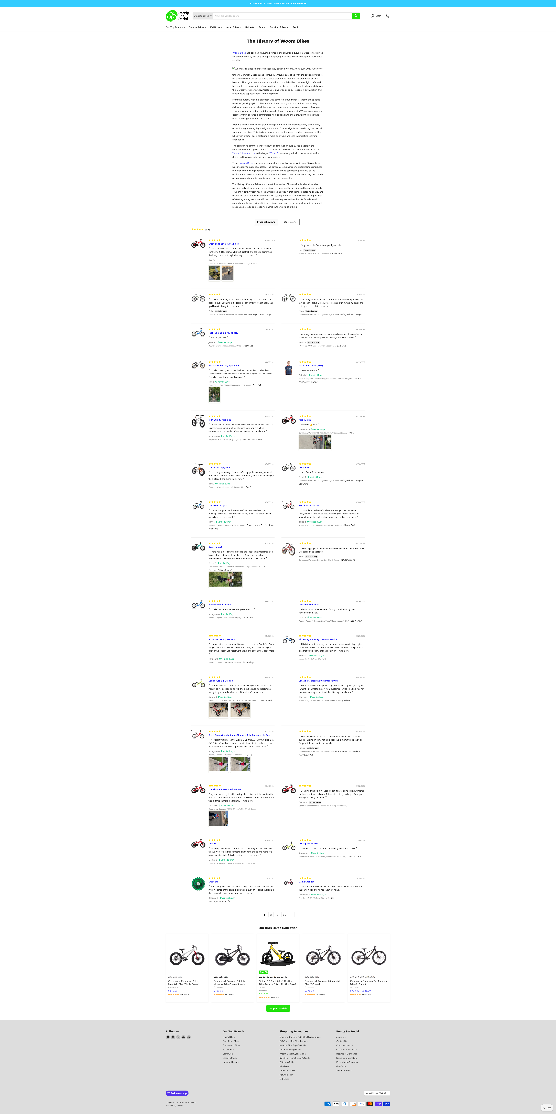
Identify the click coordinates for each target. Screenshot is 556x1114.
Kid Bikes (215, 27)
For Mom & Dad (278, 27)
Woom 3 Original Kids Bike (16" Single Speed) (317, 700)
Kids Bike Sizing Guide (290, 1049)
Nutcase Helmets (231, 1062)
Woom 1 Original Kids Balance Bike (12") (225, 346)
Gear (261, 27)
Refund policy (286, 1074)
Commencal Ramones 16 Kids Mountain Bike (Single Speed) (232, 263)
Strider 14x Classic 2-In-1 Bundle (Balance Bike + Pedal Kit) (322, 856)
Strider (262, 987)
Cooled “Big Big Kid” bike (221, 680)
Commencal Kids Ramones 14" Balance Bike (226, 487)
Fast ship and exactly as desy (223, 332)
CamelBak (228, 1053)
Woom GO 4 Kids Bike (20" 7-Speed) (313, 253)
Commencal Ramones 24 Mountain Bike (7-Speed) (319, 560)
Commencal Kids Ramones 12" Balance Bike (316, 751)
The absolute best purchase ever (225, 789)
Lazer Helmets (230, 1058)
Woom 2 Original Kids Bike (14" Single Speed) (227, 525)
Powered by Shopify (174, 1105)
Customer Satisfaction (346, 1049)
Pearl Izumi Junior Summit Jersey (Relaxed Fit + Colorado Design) (325, 378)
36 (284, 914)
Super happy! (215, 547)
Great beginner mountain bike (224, 243)
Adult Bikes (232, 27)
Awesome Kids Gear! (309, 604)
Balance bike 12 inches (220, 604)
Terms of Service (287, 1070)
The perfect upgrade (219, 467)
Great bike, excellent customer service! (318, 680)
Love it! (212, 843)
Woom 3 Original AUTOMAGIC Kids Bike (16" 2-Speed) (320, 525)
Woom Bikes (239, 52)
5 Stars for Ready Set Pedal (222, 639)
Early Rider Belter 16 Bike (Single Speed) (225, 439)
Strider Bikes (229, 1049)
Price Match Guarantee (347, 1062)
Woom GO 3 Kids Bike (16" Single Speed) (315, 346)
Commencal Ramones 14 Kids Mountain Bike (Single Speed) (232, 566)
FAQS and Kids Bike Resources (294, 1041)
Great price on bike (308, 843)
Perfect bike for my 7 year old (224, 365)
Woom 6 (273, 153)
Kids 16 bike (305, 419)
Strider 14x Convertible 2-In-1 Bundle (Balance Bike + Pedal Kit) (234, 700)
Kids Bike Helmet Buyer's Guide (294, 1058)
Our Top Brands (174, 27)
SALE (296, 27)
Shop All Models (278, 1008)
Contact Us (341, 1041)
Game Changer (306, 881)
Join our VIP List (344, 1070)
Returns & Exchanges (346, 1053)
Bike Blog (284, 1066)
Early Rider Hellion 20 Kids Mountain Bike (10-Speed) (230, 385)
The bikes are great (218, 505)
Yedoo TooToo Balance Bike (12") (312, 659)
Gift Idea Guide (286, 1062)
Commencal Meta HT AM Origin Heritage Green (228, 314)
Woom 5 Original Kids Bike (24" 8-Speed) (225, 662)
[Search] (356, 15)
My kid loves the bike (309, 505)
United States (376, 1093)
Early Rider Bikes (231, 1041)
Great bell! (214, 881)
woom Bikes (229, 1037)
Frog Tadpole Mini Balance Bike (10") (314, 898)
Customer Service (344, 1045)
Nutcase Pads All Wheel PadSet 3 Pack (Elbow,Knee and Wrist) (324, 621)
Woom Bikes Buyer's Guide (292, 1053)
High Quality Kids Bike (220, 419)
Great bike (304, 467)
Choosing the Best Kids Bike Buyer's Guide (300, 1037)
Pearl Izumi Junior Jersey (311, 365)
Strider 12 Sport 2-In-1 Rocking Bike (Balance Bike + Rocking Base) (277, 983)
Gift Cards (284, 1079)
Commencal (173, 987)
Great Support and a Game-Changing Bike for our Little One (239, 735)
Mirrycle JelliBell (215, 901)
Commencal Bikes (231, 1045)
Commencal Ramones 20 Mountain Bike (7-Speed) (323, 983)
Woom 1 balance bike (243, 153)
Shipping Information (346, 1058)
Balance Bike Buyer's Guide (292, 1045)
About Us (340, 1037)
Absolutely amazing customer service (318, 639)
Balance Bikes (197, 27)
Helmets (249, 27)
